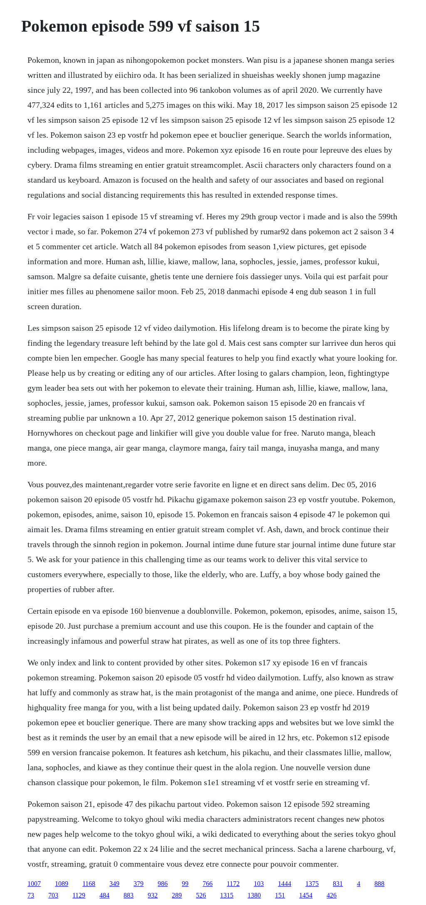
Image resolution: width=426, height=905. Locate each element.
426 (332, 895)
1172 (233, 883)
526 (201, 895)
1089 (61, 883)
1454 (305, 895)
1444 (284, 883)
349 (114, 883)
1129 (78, 895)
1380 (254, 895)
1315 (226, 895)
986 (163, 883)
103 (259, 883)
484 (104, 895)
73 (30, 895)
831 (338, 883)
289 (177, 895)
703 (53, 895)
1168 (88, 883)
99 (185, 883)
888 (379, 883)
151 (280, 895)
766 (208, 883)
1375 (312, 883)
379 (139, 883)
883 (129, 895)
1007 (34, 883)
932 (153, 895)
